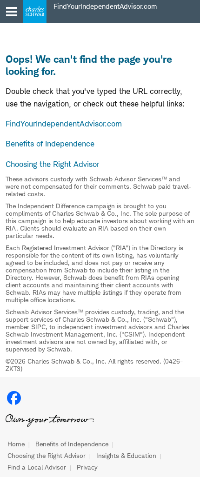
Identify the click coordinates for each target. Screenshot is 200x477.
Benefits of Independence (71, 444)
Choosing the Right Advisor (46, 455)
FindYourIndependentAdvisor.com (64, 123)
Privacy (87, 467)
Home (16, 444)
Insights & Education (126, 455)
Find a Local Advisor (36, 467)
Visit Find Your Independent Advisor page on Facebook (14, 398)
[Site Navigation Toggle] (11, 11)
